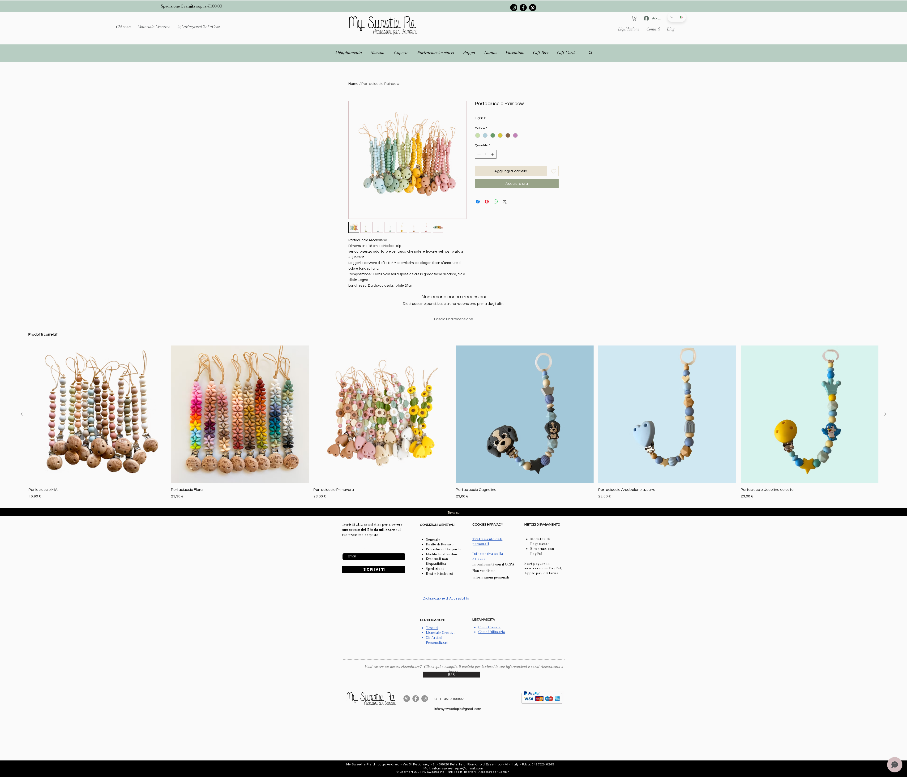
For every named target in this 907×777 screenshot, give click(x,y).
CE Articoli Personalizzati (437, 640)
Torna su (453, 512)
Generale (433, 539)
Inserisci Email (352, 549)
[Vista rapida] (97, 414)
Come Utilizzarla (491, 632)
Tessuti (432, 627)
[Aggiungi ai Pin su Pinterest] (487, 201)
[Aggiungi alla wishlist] (554, 171)
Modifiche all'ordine (442, 554)
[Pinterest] (532, 7)
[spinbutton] (485, 154)
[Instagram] (513, 7)
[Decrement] (478, 154)
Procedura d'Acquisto (443, 549)
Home (353, 84)
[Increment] (493, 154)
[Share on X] (505, 201)
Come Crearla (489, 627)
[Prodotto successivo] (885, 414)
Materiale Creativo (440, 632)
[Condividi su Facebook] (478, 201)
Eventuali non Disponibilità (437, 561)
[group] (453, 422)
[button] (154, 26)
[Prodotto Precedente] (22, 414)
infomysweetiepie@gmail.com (457, 709)
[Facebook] (523, 7)
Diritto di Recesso (440, 544)
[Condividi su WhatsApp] (496, 201)
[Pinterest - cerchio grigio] (406, 698)
